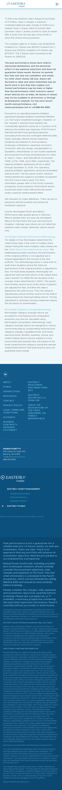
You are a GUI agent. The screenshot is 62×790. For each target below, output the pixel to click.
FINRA (14, 612)
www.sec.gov (47, 640)
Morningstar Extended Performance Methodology (30, 237)
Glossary (9, 417)
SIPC (19, 612)
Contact (8, 401)
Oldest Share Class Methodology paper (29, 250)
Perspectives (11, 392)
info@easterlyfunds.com (14, 457)
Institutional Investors (20, 494)
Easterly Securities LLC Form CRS (37, 398)
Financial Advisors (18, 497)
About (7, 382)
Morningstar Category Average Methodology (28, 310)
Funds (7, 387)
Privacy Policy (12, 405)
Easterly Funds (16, 506)
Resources (10, 396)
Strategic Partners (18, 501)
